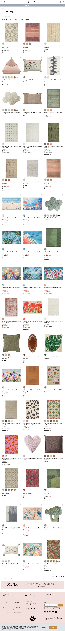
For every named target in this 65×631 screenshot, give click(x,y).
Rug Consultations (17, 612)
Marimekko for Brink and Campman (29, 424)
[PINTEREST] (50, 611)
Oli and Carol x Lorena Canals (49, 529)
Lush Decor (5, 219)
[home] (32, 2)
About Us (5, 602)
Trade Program (6, 612)
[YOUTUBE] (53, 611)
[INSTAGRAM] (45, 611)
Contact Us (28, 599)
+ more (17, 77)
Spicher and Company (48, 424)
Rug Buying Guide (17, 607)
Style (16, 19)
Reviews (4, 605)
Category (3, 19)
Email (32, 609)
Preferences (44, 627)
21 (61, 576)
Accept (53, 627)
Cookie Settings (16, 602)
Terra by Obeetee (5, 47)
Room (21, 19)
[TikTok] (56, 611)
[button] (63, 2)
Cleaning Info (16, 610)
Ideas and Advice (16, 605)
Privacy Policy (53, 608)
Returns (4, 610)
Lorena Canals (47, 47)
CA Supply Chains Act (58, 618)
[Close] (63, 627)
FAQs (4, 607)
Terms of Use (58, 608)
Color (10, 19)
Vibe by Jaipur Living (6, 322)
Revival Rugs (26, 47)
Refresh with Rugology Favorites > (32, 5)
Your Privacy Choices (48, 620)
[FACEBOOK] (47, 611)
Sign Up (60, 605)
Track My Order (6, 600)
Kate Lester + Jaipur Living (28, 493)
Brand (27, 19)
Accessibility (15, 600)
